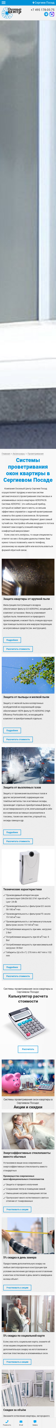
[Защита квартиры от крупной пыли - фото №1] (28, 577)
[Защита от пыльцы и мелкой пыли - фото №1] (28, 675)
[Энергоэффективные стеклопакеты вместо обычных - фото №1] (28, 1131)
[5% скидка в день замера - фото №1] (28, 1235)
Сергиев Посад (44, 2)
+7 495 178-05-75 (42, 9)
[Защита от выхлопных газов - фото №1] (28, 765)
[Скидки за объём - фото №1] (28, 1388)
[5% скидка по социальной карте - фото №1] (28, 1313)
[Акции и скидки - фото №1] (28, 1078)
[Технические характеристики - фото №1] (28, 867)
